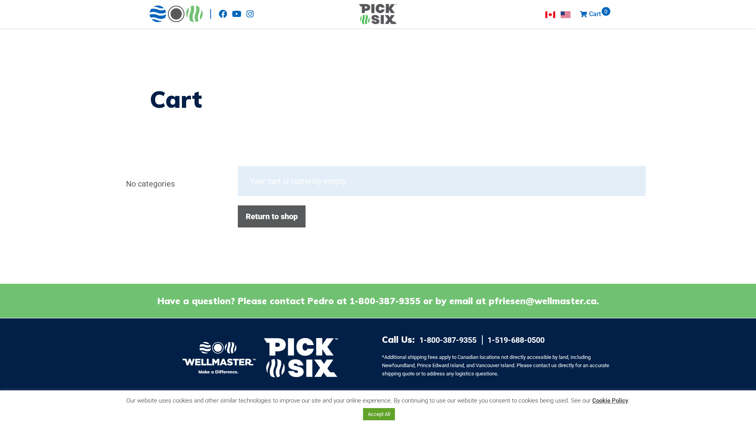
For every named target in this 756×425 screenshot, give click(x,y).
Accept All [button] (379, 414)
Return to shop (272, 216)
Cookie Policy (610, 400)
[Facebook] (223, 14)
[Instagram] (250, 14)
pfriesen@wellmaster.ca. (544, 301)
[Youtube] (236, 14)
